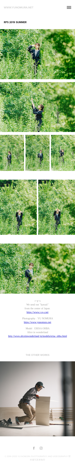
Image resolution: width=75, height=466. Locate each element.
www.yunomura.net (18, 7)
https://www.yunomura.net (37, 322)
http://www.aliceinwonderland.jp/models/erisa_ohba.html (37, 336)
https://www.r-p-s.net (37, 312)
